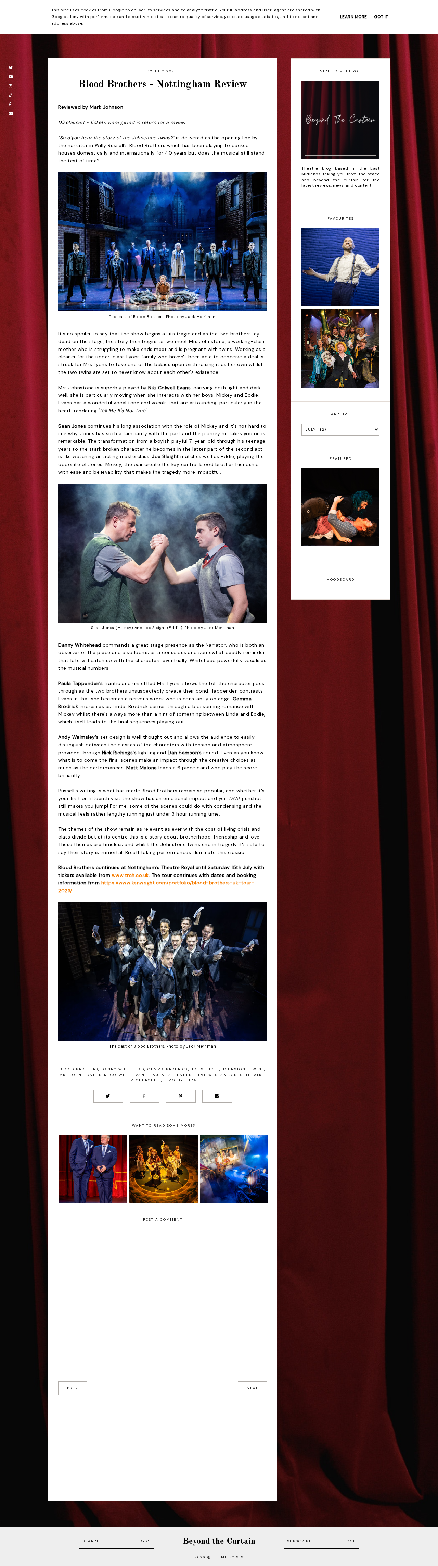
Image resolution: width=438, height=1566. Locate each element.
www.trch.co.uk (130, 875)
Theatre (255, 1075)
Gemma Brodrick (167, 1069)
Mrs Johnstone (77, 1075)
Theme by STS (228, 1557)
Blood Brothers (79, 1069)
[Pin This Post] (181, 1096)
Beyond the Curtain (219, 1541)
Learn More (353, 17)
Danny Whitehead (122, 1069)
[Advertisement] (162, 1443)
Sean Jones (229, 1075)
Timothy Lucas (181, 1080)
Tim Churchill (143, 1080)
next (252, 1388)
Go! (145, 1541)
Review (203, 1075)
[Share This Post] (144, 1096)
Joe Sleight (205, 1069)
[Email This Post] (217, 1096)
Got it (381, 17)
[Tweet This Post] (108, 1096)
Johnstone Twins (243, 1069)
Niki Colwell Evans (123, 1075)
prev (72, 1388)
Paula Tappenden (171, 1075)
